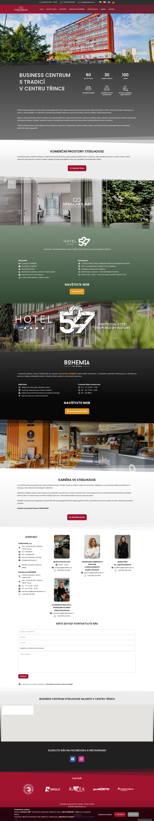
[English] (108, 2)
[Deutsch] (112, 2)
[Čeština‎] (99, 2)
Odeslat (23, 676)
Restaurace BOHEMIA (76, 9)
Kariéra (103, 9)
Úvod (41, 9)
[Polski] (103, 2)
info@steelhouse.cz (88, 2)
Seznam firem (51, 9)
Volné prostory (92, 9)
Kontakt (111, 9)
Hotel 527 (63, 9)
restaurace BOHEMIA (67, 374)
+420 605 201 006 (69, 2)
